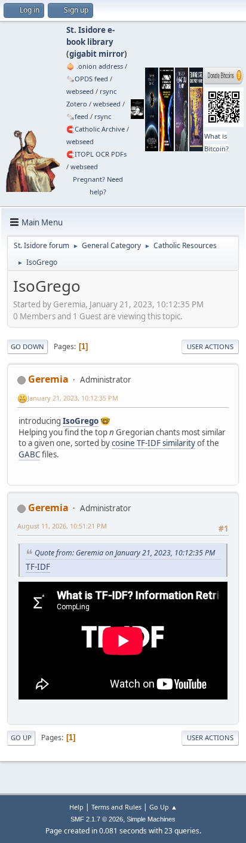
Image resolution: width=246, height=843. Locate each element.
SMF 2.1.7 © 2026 (96, 819)
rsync (108, 91)
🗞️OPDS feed (87, 78)
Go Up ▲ (163, 806)
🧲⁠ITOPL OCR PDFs (96, 153)
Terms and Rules (116, 806)
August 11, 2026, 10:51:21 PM (62, 525)
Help (76, 806)
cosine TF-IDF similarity (153, 443)
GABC (29, 454)
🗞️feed (77, 116)
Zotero (76, 103)
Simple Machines (151, 819)
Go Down (27, 346)
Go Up (21, 737)
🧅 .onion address (94, 66)
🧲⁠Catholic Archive (95, 128)
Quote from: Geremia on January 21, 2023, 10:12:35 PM (125, 553)
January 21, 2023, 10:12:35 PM (72, 397)
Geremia (48, 379)
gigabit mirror (96, 53)
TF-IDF (38, 566)
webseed (80, 91)
